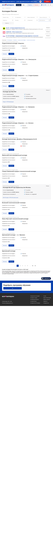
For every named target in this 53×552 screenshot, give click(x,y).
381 (35, 265)
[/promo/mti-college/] (26, 96)
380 (32, 265)
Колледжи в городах (33, 297)
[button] (30, 5)
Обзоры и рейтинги (46, 299)
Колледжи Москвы (33, 301)
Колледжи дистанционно (34, 299)
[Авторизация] (50, 4)
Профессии (45, 301)
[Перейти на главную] (8, 5)
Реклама (47, 27)
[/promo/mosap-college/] (26, 191)
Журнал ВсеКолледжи (47, 297)
